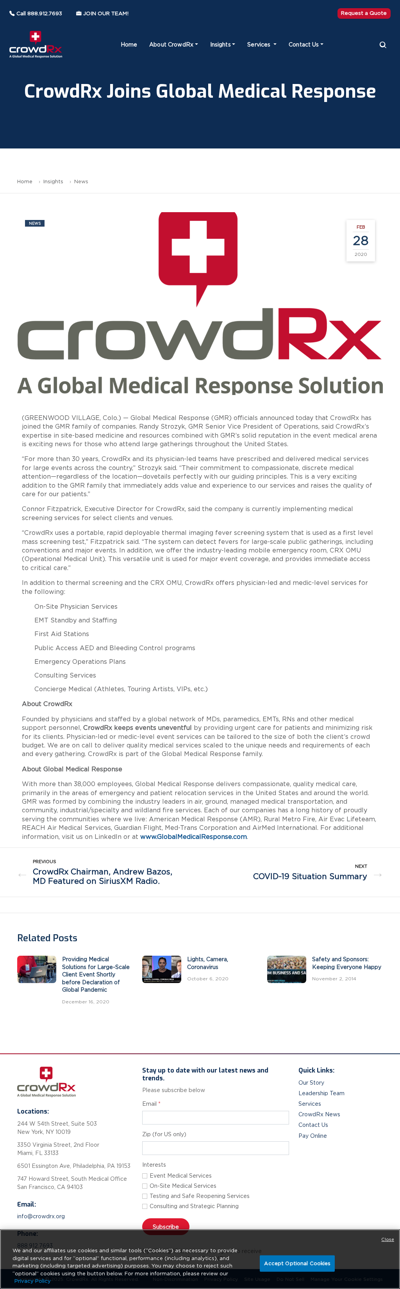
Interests (154, 1165)
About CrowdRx (171, 44)
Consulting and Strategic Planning (194, 1206)
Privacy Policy (32, 1281)
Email (151, 1104)
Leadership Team (321, 1093)
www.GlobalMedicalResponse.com (193, 836)
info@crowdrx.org (41, 1216)
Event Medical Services (181, 1176)
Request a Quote (364, 13)
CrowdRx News (319, 1114)
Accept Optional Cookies (297, 1263)
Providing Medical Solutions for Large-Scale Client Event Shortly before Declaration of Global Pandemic (96, 974)
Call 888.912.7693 (39, 13)
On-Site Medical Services (183, 1186)
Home (129, 44)
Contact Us (304, 44)
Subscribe (166, 1226)
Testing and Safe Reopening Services (200, 1196)
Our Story (311, 1083)
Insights (220, 44)
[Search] (383, 44)
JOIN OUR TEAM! (106, 13)
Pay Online (312, 1136)
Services (259, 44)
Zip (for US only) (164, 1134)
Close (387, 1239)
